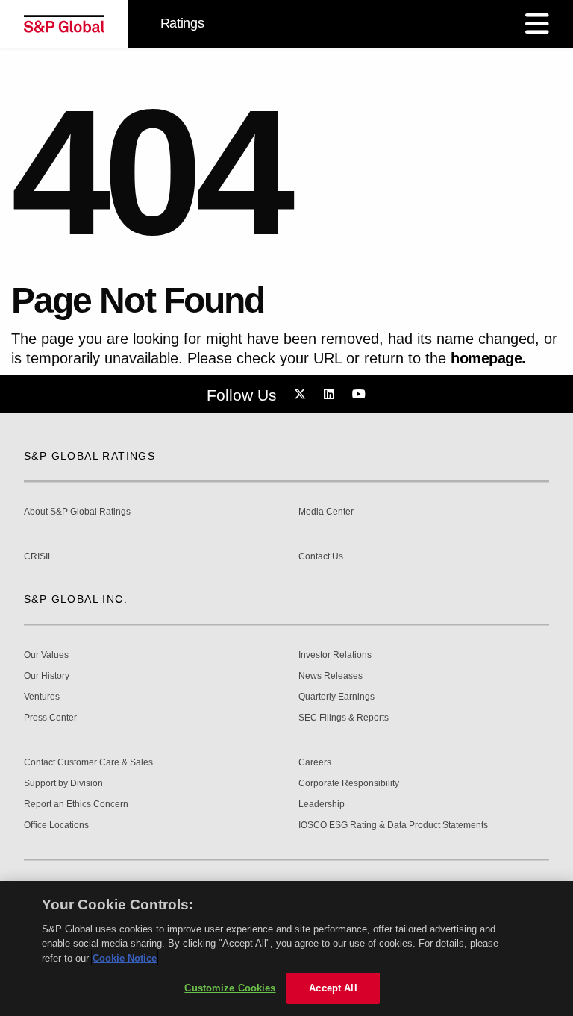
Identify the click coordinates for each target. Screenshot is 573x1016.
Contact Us (320, 557)
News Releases (330, 676)
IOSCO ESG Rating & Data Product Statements (393, 825)
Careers (314, 763)
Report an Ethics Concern (76, 804)
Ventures (42, 697)
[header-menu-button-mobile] (537, 24)
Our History (46, 676)
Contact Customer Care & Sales (88, 763)
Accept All (333, 988)
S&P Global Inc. (76, 599)
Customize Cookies (229, 988)
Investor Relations (335, 655)
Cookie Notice (125, 958)
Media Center (326, 512)
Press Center (50, 718)
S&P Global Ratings (89, 456)
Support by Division (63, 783)
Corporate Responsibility (348, 783)
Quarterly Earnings (336, 697)
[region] (286, 948)
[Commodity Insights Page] (302, 394)
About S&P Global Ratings (77, 512)
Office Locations (56, 825)
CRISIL (38, 557)
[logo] (64, 24)
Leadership (321, 804)
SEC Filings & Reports (343, 718)
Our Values (46, 655)
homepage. (488, 358)
